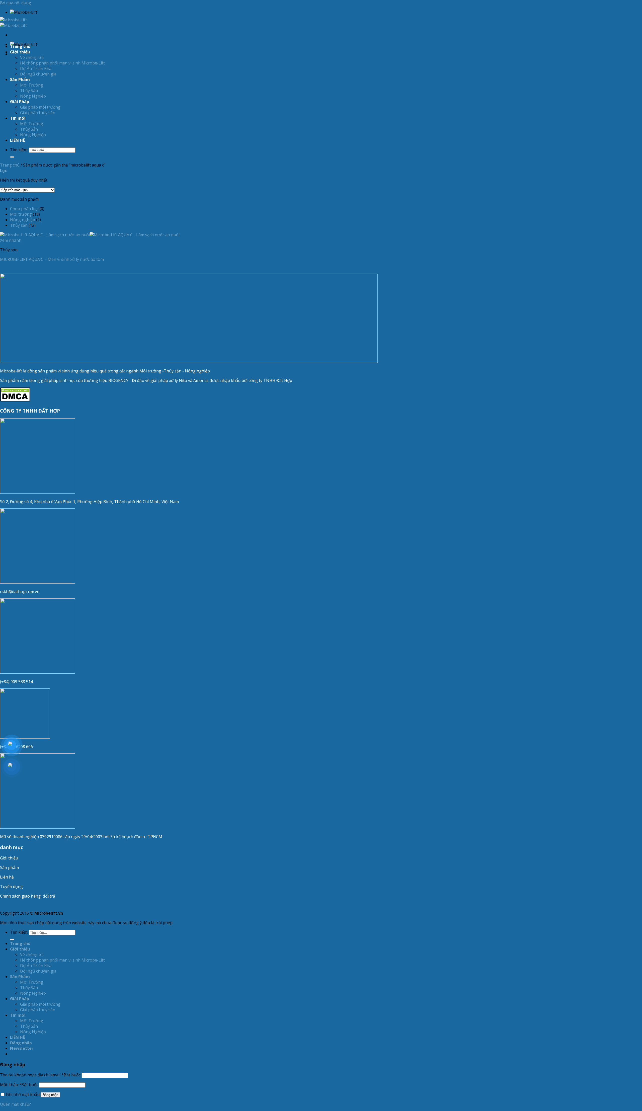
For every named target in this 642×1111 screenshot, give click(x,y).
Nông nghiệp (22, 219)
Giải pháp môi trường (40, 107)
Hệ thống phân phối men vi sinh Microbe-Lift (62, 63)
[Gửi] (12, 157)
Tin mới (18, 118)
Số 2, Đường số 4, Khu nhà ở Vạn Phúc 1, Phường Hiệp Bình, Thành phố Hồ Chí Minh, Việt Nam (90, 501)
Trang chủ (20, 46)
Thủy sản (19, 225)
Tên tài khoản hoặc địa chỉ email (40, 1075)
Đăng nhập (50, 1095)
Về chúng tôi (32, 57)
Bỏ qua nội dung (15, 3)
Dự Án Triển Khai (36, 68)
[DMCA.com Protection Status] (15, 400)
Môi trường (21, 214)
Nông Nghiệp (33, 96)
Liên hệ (7, 877)
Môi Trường (31, 85)
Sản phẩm (9, 867)
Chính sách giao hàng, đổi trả (27, 896)
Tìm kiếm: (19, 149)
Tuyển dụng (11, 886)
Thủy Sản (29, 90)
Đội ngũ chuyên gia (38, 74)
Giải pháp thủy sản (37, 112)
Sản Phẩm (20, 79)
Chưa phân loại (24, 208)
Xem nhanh (10, 240)
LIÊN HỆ (17, 140)
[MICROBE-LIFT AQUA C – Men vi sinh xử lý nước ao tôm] (90, 234)
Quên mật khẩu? (15, 1104)
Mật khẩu (19, 1084)
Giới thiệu (9, 858)
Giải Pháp (19, 101)
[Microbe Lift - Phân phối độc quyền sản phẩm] (13, 22)
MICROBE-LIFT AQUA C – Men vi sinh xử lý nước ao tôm (52, 259)
